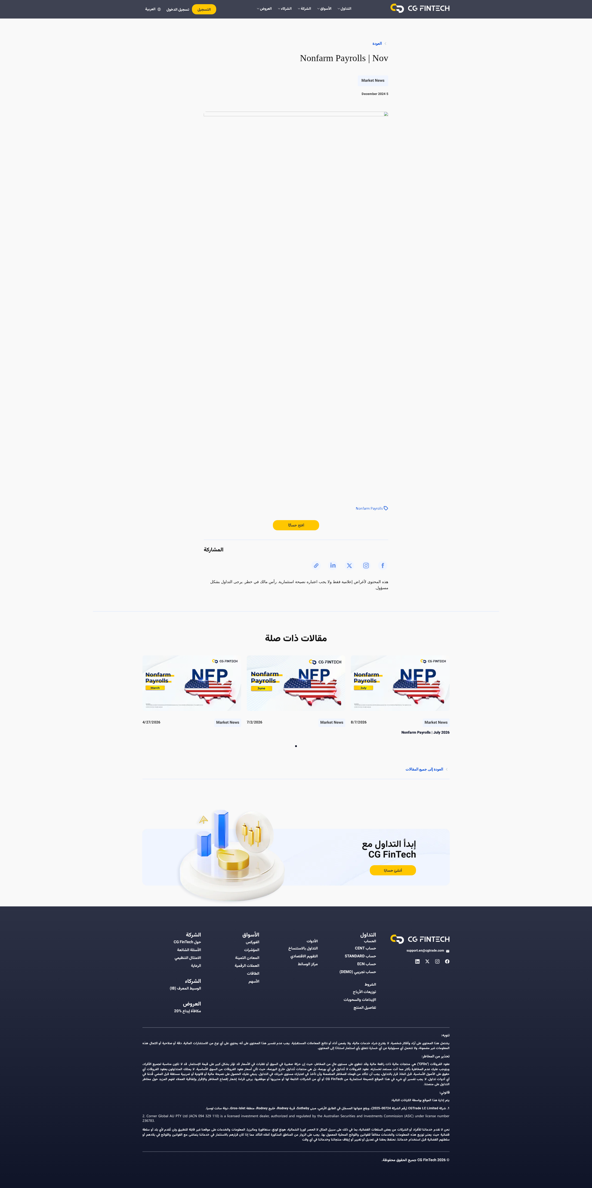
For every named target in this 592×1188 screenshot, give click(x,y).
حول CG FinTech (187, 942)
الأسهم (254, 982)
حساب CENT (365, 949)
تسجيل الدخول (177, 10)
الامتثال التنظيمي (188, 958)
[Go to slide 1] (296, 746)
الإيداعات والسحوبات (360, 1000)
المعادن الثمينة (247, 958)
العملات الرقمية (247, 966)
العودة (377, 43)
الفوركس (252, 942)
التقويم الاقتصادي (304, 956)
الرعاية (196, 966)
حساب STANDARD (360, 956)
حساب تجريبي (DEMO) (357, 972)
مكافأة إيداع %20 (187, 1011)
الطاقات (253, 974)
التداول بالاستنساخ (303, 949)
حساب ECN (366, 964)
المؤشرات (251, 950)
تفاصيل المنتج (365, 1008)
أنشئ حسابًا (393, 871)
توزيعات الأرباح (364, 992)
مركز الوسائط (308, 964)
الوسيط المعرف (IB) (185, 989)
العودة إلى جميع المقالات (424, 769)
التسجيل (204, 10)
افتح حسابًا (296, 525)
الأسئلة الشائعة (189, 950)
